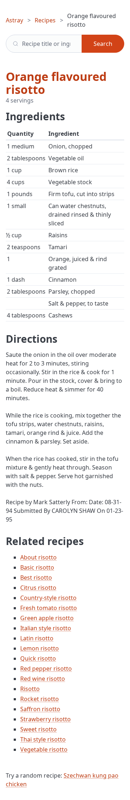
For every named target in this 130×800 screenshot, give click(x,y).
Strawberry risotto (45, 719)
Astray (14, 20)
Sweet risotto (38, 729)
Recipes (45, 20)
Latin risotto (36, 638)
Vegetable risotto (44, 749)
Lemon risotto (39, 648)
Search (103, 44)
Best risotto (36, 577)
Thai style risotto (43, 739)
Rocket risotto (39, 699)
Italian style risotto (45, 628)
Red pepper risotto (46, 669)
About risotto (38, 557)
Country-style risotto (48, 598)
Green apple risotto (47, 618)
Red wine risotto (42, 679)
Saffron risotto (40, 709)
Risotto (30, 689)
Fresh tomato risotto (48, 608)
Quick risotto (38, 658)
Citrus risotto (38, 588)
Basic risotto (37, 567)
